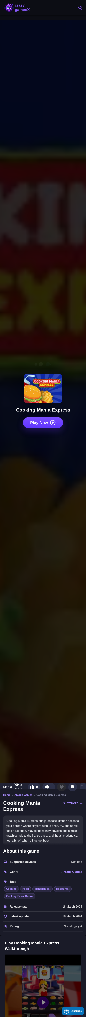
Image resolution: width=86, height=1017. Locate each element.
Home (6, 794)
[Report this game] (72, 787)
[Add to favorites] (61, 787)
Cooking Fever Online (19, 896)
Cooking (11, 888)
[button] (83, 787)
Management (42, 888)
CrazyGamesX (22, 8)
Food (25, 888)
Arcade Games (23, 794)
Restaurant (62, 888)
